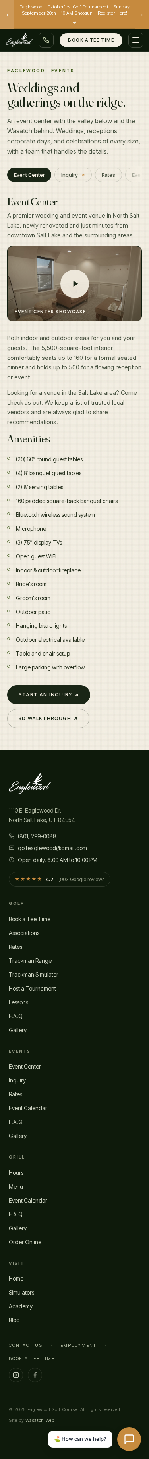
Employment (78, 1345)
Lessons (18, 1002)
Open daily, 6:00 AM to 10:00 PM (57, 860)
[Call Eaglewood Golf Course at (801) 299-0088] (46, 40)
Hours (16, 1172)
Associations (24, 932)
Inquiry (69, 175)
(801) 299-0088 (37, 836)
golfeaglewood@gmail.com (52, 848)
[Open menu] (135, 40)
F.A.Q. (16, 1016)
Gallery (18, 1030)
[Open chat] (129, 1439)
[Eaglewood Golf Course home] (19, 40)
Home (16, 1278)
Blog (14, 1320)
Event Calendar (28, 1108)
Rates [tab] (108, 175)
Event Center (25, 1066)
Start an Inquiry (45, 695)
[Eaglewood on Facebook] (35, 1375)
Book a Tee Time (91, 40)
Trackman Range (30, 960)
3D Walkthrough (45, 718)
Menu (16, 1186)
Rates (15, 946)
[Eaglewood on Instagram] (16, 1375)
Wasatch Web (39, 1420)
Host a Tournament (32, 988)
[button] (74, 283)
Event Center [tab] (29, 175)
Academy (21, 1306)
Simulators (21, 1292)
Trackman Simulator (33, 974)
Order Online (25, 1242)
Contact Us (26, 1345)
